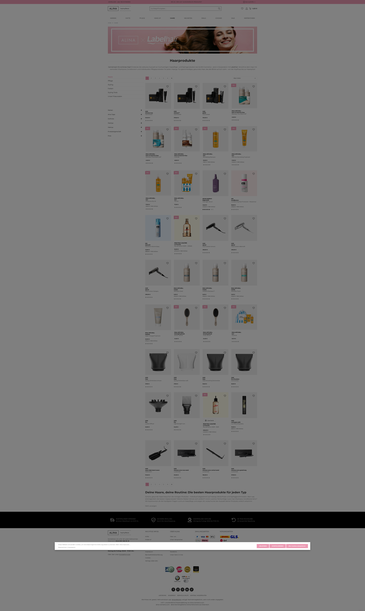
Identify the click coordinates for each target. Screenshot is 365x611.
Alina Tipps (111, 114)
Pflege (110, 81)
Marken (110, 110)
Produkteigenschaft (114, 131)
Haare (110, 77)
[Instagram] (182, 589)
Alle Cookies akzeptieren (297, 546)
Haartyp (110, 127)
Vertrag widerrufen (151, 561)
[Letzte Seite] (171, 78)
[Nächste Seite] (167, 78)
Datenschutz (62, 547)
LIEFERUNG (162, 595)
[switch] (186, 581)
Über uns (173, 536)
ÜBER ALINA (175, 531)
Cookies (147, 558)
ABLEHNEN (263, 546)
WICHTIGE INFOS (152, 531)
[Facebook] (173, 589)
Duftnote (111, 119)
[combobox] (183, 8)
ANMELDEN (112, 2)
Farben (110, 88)
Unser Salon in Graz (176, 555)
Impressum (149, 552)
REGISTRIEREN (125, 2)
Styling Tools (112, 92)
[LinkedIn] (187, 589)
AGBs (147, 536)
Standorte (173, 552)
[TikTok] (192, 589)
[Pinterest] (178, 589)
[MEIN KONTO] (247, 9)
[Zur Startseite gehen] (119, 8)
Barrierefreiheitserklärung (154, 555)
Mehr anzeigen (151, 506)
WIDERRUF (172, 595)
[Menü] (190, 575)
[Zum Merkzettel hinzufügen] (167, 86)
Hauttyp (110, 123)
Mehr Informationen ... (123, 544)
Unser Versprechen (176, 539)
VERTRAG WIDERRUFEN (198, 595)
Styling (110, 85)
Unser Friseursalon (115, 96)
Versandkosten (176, 599)
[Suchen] (219, 8)
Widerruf (148, 539)
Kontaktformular (124, 554)
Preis (109, 136)
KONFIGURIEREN (277, 546)
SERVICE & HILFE (182, 595)
